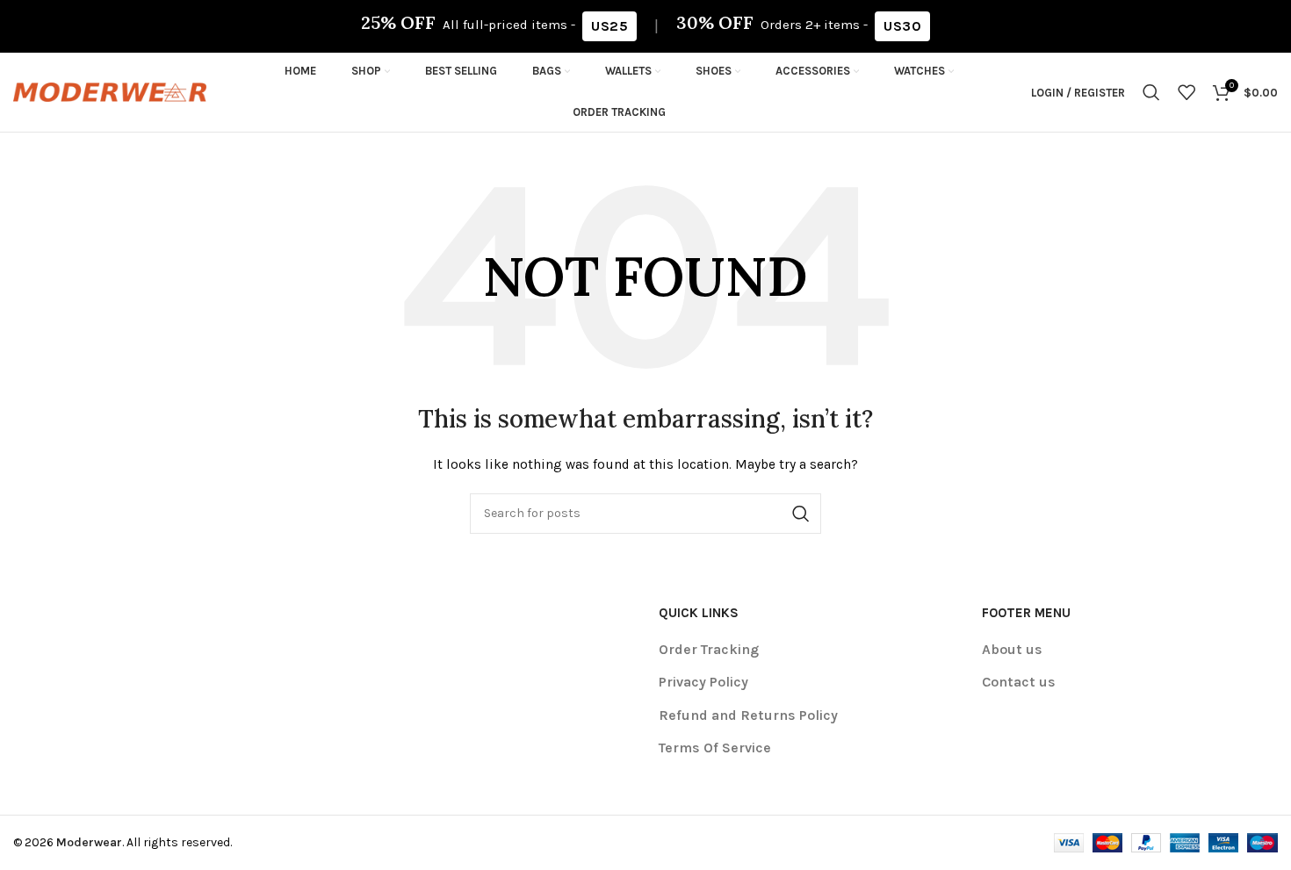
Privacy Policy (703, 681)
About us (1012, 649)
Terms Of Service (715, 747)
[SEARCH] (801, 513)
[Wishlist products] (1186, 92)
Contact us (1019, 681)
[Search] (1151, 92)
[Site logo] (109, 90)
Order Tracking (709, 649)
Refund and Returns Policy (748, 715)
